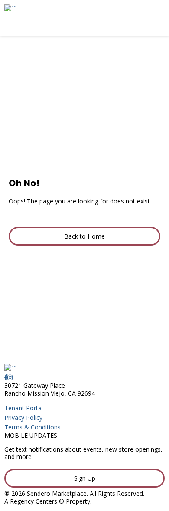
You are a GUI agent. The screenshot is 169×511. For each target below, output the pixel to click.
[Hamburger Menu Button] (149, 17)
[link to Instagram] (10, 377)
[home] (62, 17)
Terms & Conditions (32, 427)
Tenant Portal (23, 408)
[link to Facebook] (5, 377)
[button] (84, 236)
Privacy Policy (23, 417)
